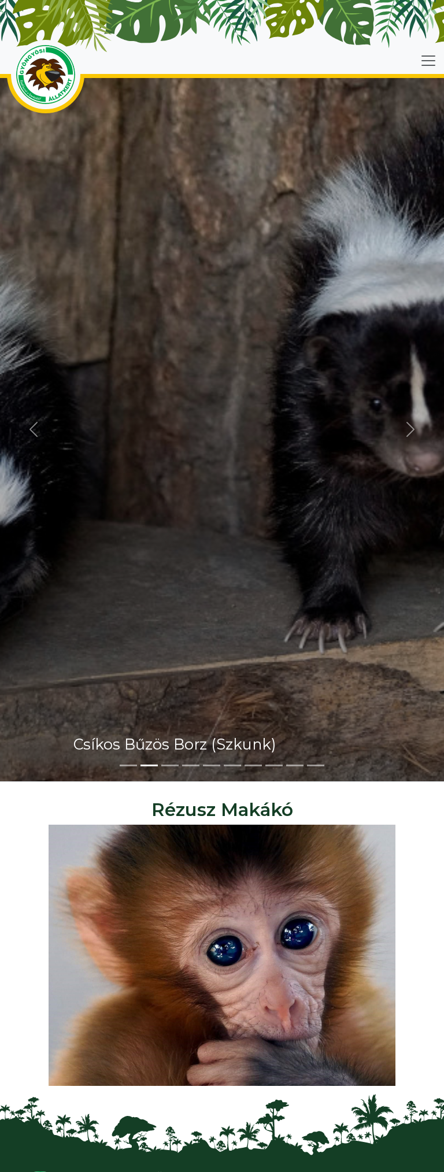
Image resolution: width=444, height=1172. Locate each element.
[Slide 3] (170, 765)
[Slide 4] (190, 765)
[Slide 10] (315, 765)
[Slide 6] (232, 765)
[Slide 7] (253, 765)
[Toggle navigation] (428, 60)
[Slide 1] (128, 765)
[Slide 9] (295, 765)
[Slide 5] (211, 765)
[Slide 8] (274, 765)
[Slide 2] (149, 765)
